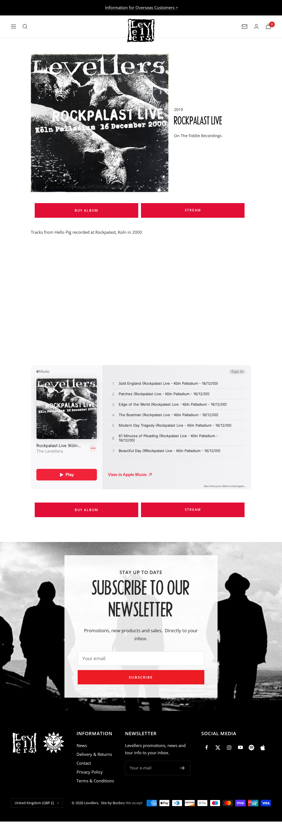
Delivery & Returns (94, 754)
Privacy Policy (90, 772)
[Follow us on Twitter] (218, 747)
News (82, 745)
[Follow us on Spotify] (251, 747)
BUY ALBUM (86, 210)
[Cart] (268, 26)
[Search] (25, 26)
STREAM (193, 210)
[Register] (182, 768)
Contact (84, 763)
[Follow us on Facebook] (207, 747)
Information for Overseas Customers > (141, 7)
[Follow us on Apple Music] (262, 747)
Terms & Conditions (95, 780)
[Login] (256, 26)
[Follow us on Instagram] (229, 747)
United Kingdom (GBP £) (34, 802)
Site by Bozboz (113, 802)
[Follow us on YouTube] (240, 747)
